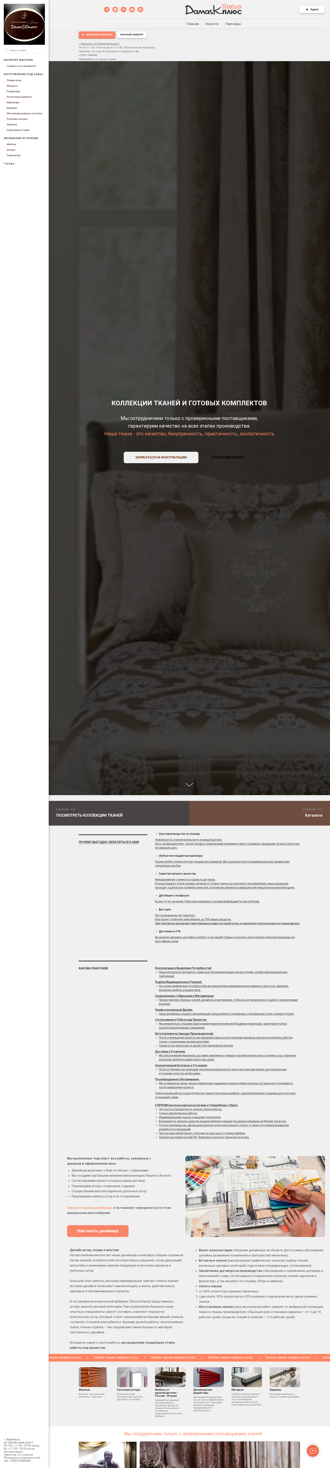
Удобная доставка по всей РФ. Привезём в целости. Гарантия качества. (204, 1137)
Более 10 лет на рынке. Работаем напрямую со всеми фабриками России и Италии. (207, 901)
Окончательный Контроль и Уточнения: (181, 1065)
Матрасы (12, 85)
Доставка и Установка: (170, 1051)
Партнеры (233, 24)
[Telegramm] (107, 9)
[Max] (140, 9)
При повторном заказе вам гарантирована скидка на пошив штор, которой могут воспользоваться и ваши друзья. (227, 923)
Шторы (11, 149)
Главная (192, 24)
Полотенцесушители (19, 96)
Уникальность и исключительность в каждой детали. (188, 839)
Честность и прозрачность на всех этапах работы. (190, 1109)
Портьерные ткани (18, 130)
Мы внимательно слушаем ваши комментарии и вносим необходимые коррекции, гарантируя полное (223, 1023)
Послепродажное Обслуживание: (177, 1079)
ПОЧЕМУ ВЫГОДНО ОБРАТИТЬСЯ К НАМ (109, 842)
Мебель (11, 144)
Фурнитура (13, 102)
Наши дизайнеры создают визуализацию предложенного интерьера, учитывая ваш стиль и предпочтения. (226, 1013)
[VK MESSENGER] (115, 9)
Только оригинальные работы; (178, 1113)
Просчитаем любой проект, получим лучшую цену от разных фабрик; (202, 1133)
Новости (212, 24)
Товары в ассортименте (21, 66)
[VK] (123, 9)
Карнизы (12, 107)
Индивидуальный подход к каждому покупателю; (190, 1117)
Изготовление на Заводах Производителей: (184, 1033)
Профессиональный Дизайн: (174, 1009)
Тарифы (9, 163)
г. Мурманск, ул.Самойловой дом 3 (99, 43)
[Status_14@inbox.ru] (132, 9)
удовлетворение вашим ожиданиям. (182, 1027)
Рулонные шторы (17, 119)
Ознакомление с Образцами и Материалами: (184, 995)
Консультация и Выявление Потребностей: (183, 968)
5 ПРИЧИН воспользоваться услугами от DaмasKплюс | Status (196, 1105)
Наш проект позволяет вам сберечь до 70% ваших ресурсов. (193, 919)
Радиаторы (13, 91)
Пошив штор (14, 80)
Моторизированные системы (24, 113)
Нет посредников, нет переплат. (175, 915)
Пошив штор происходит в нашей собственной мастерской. (196, 1045)
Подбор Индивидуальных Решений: (178, 981)
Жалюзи (12, 124)
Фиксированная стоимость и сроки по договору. (185, 879)
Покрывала (14, 155)
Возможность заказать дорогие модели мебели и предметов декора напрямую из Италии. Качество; (223, 1121)
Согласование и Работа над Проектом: (181, 1019)
